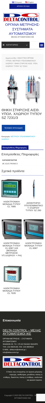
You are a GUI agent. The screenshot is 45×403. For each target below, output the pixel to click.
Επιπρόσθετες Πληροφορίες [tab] (15, 148)
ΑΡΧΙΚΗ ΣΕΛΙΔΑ (23, 6)
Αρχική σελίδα (11, 58)
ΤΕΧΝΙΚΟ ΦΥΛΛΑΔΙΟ (13, 128)
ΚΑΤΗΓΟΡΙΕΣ (12, 45)
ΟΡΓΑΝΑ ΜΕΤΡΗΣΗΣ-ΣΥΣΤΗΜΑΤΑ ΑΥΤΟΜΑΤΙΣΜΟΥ (22, 29)
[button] (41, 45)
